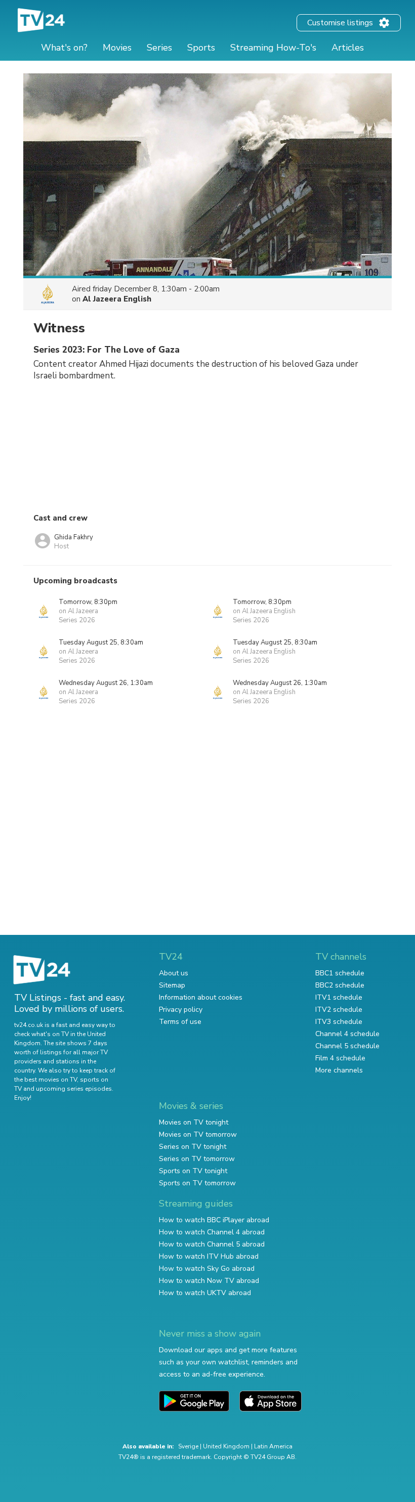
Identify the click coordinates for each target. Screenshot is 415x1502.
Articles (347, 47)
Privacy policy (180, 1009)
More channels (339, 1070)
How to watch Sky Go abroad (207, 1268)
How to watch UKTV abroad (205, 1293)
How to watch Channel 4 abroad (212, 1232)
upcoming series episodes (74, 1089)
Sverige (188, 1446)
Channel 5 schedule (347, 1046)
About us (173, 973)
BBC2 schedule (339, 985)
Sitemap (172, 985)
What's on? (64, 47)
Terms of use (180, 1021)
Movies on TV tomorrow (198, 1134)
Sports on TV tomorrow (197, 1183)
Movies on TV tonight (193, 1122)
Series (159, 47)
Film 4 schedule (340, 1058)
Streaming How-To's (273, 47)
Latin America (273, 1446)
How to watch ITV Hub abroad (209, 1256)
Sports (201, 47)
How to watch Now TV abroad (209, 1280)
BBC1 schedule (339, 973)
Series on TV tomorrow (197, 1159)
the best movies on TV (45, 1080)
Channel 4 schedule (347, 1034)
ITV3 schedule (338, 1021)
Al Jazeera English (116, 299)
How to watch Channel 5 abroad (212, 1244)
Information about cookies (200, 997)
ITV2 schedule (338, 1009)
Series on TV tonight (192, 1146)
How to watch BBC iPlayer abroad (214, 1220)
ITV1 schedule (338, 997)
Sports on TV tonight (193, 1171)
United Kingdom (226, 1446)
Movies (117, 47)
